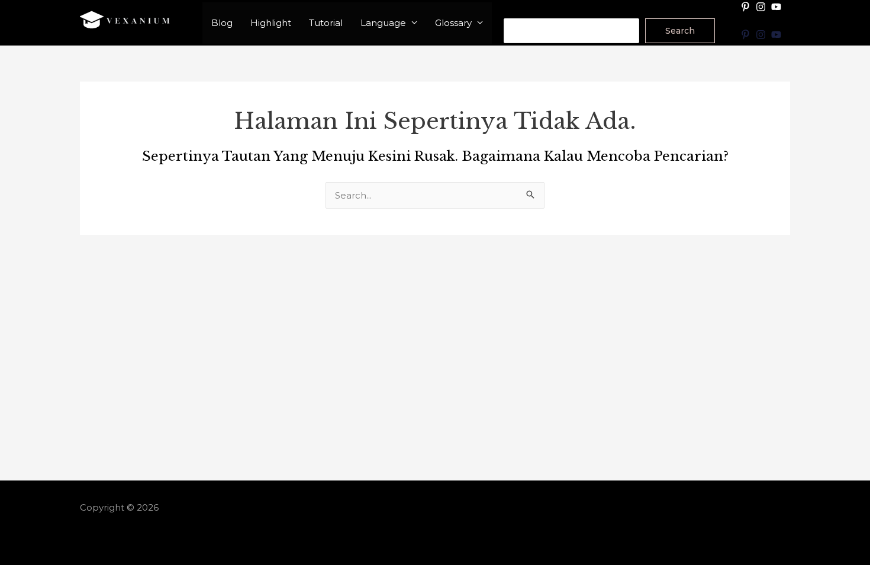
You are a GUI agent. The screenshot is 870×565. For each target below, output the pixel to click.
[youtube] (777, 7)
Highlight (270, 22)
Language (383, 22)
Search (519, 10)
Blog (222, 22)
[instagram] (762, 7)
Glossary (453, 22)
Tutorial (326, 22)
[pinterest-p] (746, 7)
